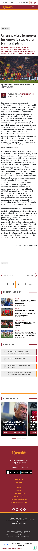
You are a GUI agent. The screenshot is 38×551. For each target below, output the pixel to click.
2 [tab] (19, 438)
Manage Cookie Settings (19, 502)
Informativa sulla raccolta (12, 549)
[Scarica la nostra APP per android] (25, 472)
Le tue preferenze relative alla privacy (21, 544)
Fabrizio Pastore (27, 94)
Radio (19, 488)
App (19, 485)
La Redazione (19, 479)
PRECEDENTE (8, 275)
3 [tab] (24, 438)
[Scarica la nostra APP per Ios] (12, 472)
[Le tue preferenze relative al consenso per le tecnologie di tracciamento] (34, 547)
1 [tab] (14, 438)
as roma (4, 263)
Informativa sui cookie (19, 499)
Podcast (19, 490)
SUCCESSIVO (30, 275)
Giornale (19, 482)
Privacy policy (19, 496)
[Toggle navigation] (33, 7)
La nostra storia (19, 493)
